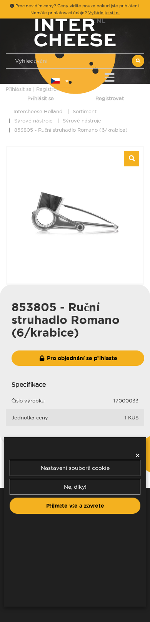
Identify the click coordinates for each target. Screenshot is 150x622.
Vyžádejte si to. (104, 12)
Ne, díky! (75, 487)
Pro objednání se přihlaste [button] (81, 358)
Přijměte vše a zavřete (75, 506)
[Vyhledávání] (138, 61)
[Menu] (109, 76)
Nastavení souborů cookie (75, 468)
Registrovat (109, 98)
